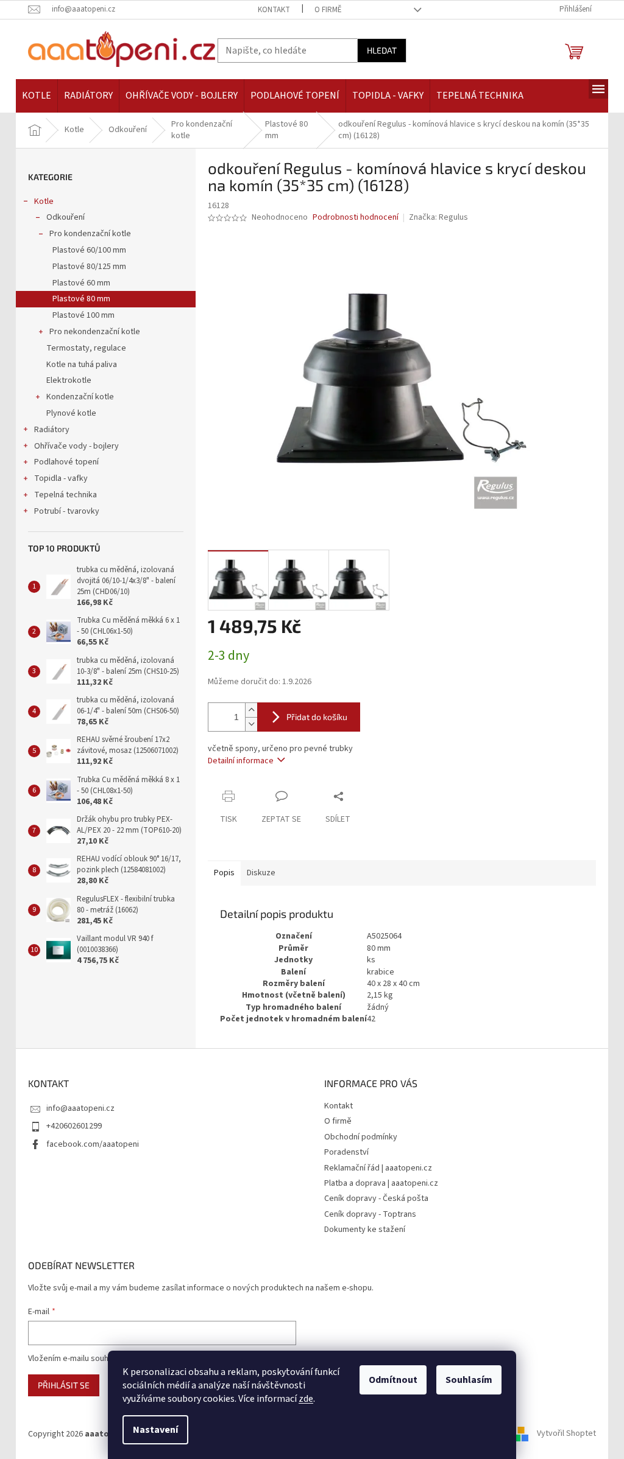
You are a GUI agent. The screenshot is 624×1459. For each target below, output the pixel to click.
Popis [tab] (224, 873)
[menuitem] (36, 96)
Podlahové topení (66, 462)
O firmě (328, 9)
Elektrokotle (68, 380)
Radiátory (51, 430)
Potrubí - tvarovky (66, 511)
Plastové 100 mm (83, 315)
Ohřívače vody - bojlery (76, 446)
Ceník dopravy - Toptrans (370, 1214)
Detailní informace (241, 761)
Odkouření (65, 217)
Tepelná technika (65, 495)
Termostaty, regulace (86, 348)
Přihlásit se (64, 1385)
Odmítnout (393, 1380)
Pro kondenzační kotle (90, 234)
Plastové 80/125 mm (89, 267)
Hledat (382, 50)
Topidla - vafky (61, 478)
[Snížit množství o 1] (251, 724)
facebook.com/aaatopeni (92, 1144)
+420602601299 (74, 1126)
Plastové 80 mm (81, 299)
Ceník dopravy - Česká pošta (376, 1198)
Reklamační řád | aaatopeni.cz (378, 1168)
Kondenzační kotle (80, 397)
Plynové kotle (71, 413)
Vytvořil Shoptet (566, 1434)
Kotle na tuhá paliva (81, 365)
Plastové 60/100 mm (89, 250)
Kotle (44, 201)
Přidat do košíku (316, 717)
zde (306, 1398)
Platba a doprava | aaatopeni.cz (381, 1183)
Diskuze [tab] (261, 873)
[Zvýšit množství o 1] (251, 710)
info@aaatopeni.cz (80, 1108)
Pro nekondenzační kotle (94, 332)
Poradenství (346, 1152)
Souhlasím (468, 1380)
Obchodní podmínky (360, 1137)
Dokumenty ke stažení (364, 1229)
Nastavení (155, 1429)
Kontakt (274, 9)
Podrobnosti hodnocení (356, 217)
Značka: (438, 217)
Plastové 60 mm (81, 283)
